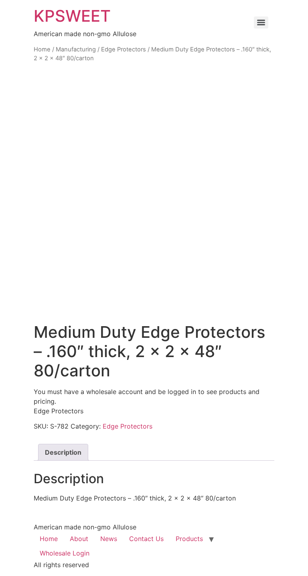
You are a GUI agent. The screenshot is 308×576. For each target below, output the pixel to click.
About (79, 539)
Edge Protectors (123, 49)
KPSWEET (72, 16)
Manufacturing (76, 49)
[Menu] (261, 22)
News (108, 539)
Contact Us (146, 539)
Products (189, 539)
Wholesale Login (64, 553)
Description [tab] (63, 452)
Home (42, 49)
